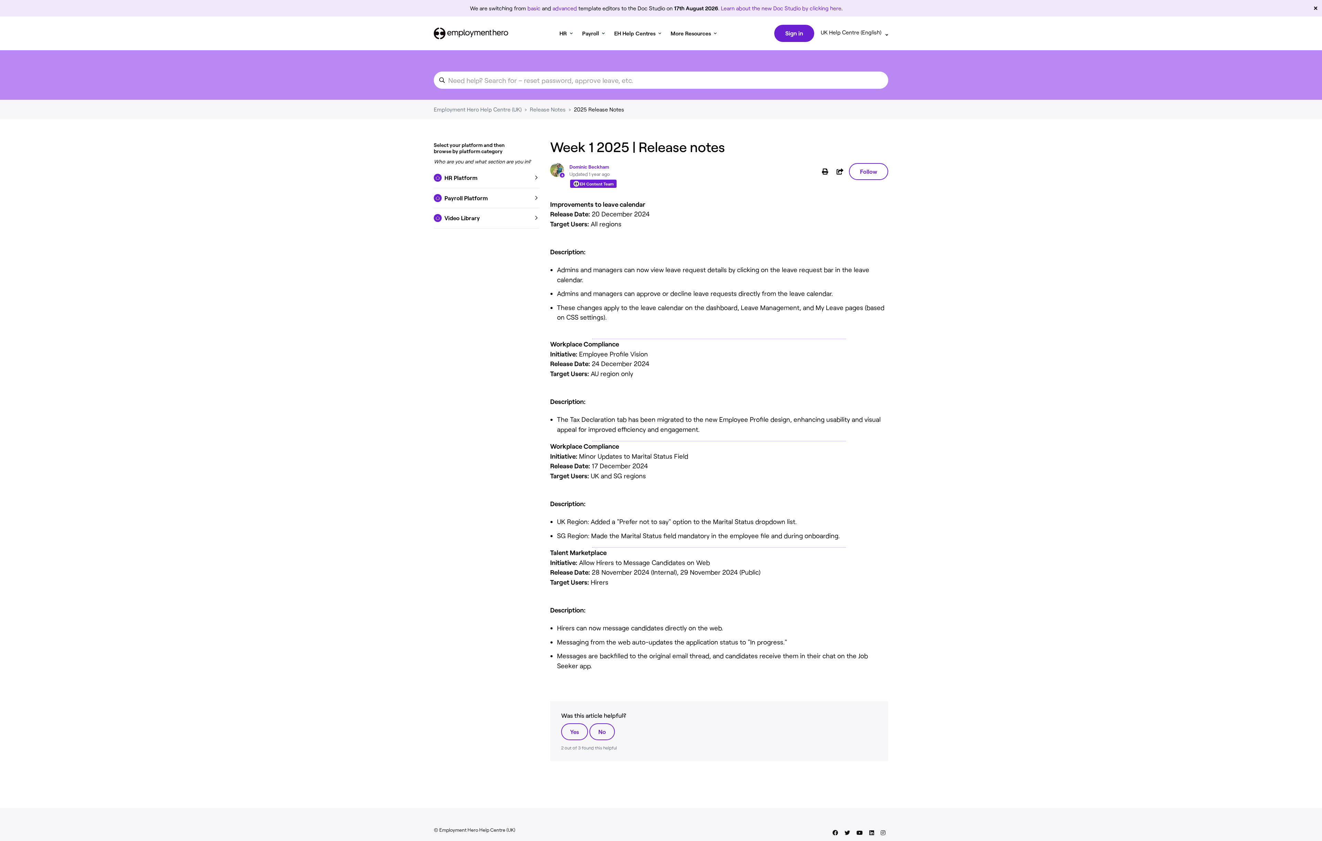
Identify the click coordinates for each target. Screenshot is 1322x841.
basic (534, 8)
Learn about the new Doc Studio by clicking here (781, 8)
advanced (565, 8)
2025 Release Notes (599, 109)
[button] (486, 177)
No (602, 731)
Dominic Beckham (589, 167)
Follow (868, 171)
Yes (574, 731)
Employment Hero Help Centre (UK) (478, 109)
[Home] (471, 33)
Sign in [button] (794, 33)
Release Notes (548, 109)
